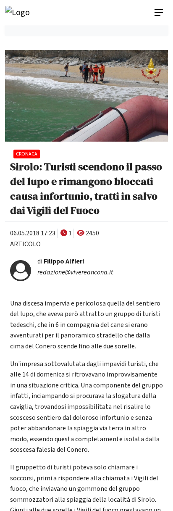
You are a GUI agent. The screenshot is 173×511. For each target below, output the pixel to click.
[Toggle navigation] (159, 12)
